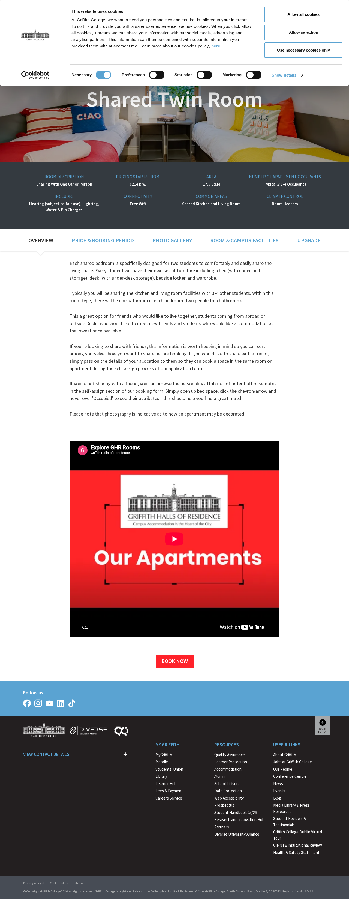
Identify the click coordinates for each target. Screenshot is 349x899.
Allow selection (303, 32)
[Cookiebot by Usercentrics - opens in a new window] (35, 75)
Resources (226, 745)
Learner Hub (166, 783)
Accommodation (228, 769)
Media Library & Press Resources (291, 808)
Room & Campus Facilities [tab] (244, 240)
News (278, 783)
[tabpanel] (174, 463)
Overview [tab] (40, 240)
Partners (221, 827)
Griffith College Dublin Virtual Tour (297, 835)
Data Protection (228, 790)
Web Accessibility (229, 798)
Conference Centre (289, 776)
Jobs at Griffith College (292, 761)
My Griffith (167, 745)
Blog (277, 798)
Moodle (161, 761)
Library (161, 776)
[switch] (156, 75)
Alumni (219, 776)
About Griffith (284, 754)
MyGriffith (163, 754)
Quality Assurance (229, 754)
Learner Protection (230, 761)
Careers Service (168, 798)
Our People (282, 769)
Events (279, 790)
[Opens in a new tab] (27, 703)
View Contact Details (46, 754)
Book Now (174, 661)
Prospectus (224, 805)
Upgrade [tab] (309, 240)
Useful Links (286, 745)
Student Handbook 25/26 (235, 812)
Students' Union (169, 769)
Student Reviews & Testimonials (289, 821)
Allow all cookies (303, 14)
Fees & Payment (169, 790)
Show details (284, 75)
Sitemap (79, 883)
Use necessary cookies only (303, 50)
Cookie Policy (59, 883)
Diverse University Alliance (236, 834)
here (215, 46)
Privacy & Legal (33, 883)
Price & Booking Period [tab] (103, 240)
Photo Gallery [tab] (172, 240)
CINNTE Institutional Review (297, 845)
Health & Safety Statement (296, 853)
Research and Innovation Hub (239, 819)
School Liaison (226, 783)
